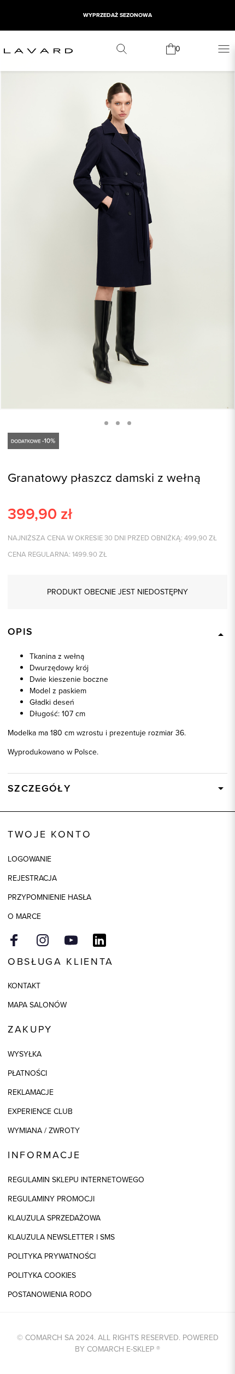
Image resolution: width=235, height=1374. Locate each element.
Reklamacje (31, 1092)
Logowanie (29, 858)
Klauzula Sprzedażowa (54, 1217)
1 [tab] (106, 423)
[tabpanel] (117, 233)
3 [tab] (129, 423)
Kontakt (24, 985)
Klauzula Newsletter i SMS (61, 1236)
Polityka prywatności (52, 1256)
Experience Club (40, 1111)
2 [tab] (118, 423)
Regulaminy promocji (51, 1198)
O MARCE (24, 916)
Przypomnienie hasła (49, 897)
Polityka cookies (42, 1275)
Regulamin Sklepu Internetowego (76, 1179)
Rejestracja (32, 877)
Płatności (27, 1073)
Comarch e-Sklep (120, 1348)
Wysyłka (25, 1053)
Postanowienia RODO (50, 1294)
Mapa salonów (37, 1004)
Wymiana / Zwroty (44, 1130)
